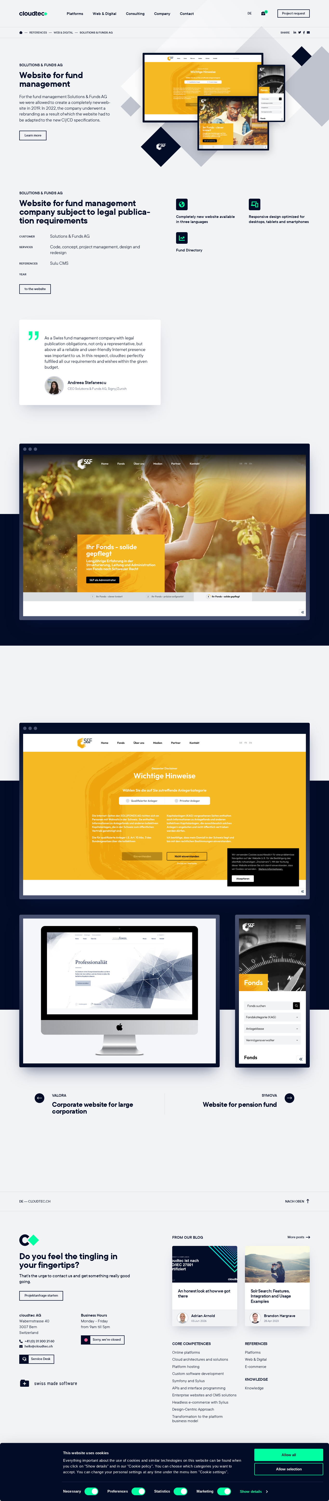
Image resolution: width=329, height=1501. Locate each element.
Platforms (75, 14)
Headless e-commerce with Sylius (200, 1402)
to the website (35, 289)
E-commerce (255, 1366)
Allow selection (289, 1469)
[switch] (138, 1491)
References (38, 32)
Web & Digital (104, 14)
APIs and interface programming (198, 1388)
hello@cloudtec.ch (39, 1346)
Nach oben (294, 1201)
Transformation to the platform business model (197, 1418)
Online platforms (186, 1352)
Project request (293, 13)
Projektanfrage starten (41, 1295)
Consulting (135, 14)
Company (162, 14)
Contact (187, 14)
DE (250, 13)
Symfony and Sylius (188, 1380)
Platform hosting (185, 1366)
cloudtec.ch (39, 1201)
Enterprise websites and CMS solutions (204, 1395)
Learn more (33, 135)
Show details (251, 1491)
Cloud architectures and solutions (200, 1359)
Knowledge (254, 1388)
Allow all (289, 1455)
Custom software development (198, 1373)
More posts (296, 1237)
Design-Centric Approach (193, 1409)
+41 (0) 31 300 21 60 (39, 1341)
